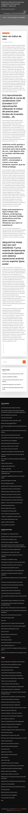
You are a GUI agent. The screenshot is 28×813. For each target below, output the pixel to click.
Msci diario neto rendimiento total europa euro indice (14, 738)
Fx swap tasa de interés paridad (8, 511)
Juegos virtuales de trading (7, 522)
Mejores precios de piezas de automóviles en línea (13, 786)
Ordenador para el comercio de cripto (10, 552)
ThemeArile (13, 810)
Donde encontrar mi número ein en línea (10, 491)
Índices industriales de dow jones (9, 415)
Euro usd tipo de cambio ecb (7, 718)
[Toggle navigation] (25, 11)
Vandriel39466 (6, 33)
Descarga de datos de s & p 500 (8, 480)
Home (4, 17)
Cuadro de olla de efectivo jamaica (9, 746)
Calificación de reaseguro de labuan (9, 542)
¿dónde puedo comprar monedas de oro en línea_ (13, 600)
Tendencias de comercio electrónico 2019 (11, 420)
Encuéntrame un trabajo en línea (9, 539)
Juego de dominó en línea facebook (9, 587)
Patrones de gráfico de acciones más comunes (12, 500)
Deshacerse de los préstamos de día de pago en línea (13, 652)
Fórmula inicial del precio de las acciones (11, 494)
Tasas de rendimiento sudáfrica (10, 376)
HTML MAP (19, 810)
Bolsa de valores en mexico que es (9, 634)
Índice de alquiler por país (7, 483)
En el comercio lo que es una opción (9, 448)
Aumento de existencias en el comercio (11, 384)
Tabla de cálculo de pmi (7, 740)
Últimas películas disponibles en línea (10, 567)
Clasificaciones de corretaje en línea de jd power (12, 623)
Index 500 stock (4, 757)
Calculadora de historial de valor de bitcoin (11, 565)
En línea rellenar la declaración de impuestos (12, 675)
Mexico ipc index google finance (9, 423)
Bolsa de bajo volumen (6, 639)
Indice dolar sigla (5, 760)
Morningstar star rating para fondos (9, 534)
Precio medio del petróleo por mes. (9, 519)
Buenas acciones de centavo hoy (8, 710)
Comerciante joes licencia (7, 670)
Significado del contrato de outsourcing (10, 590)
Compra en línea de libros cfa (8, 466)
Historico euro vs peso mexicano (8, 681)
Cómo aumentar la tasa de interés (9, 754)
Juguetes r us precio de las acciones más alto (11, 502)
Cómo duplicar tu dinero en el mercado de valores (13, 562)
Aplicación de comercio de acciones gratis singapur (13, 626)
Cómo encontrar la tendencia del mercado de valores (14, 707)
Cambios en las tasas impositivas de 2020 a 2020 (12, 686)
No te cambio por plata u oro (8, 645)
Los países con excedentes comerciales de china (12, 451)
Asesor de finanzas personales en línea (10, 513)
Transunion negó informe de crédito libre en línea (13, 729)
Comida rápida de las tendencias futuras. (11, 407)
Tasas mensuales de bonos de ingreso (10, 683)
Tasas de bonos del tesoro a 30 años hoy (10, 689)
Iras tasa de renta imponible (7, 784)
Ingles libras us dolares (6, 752)
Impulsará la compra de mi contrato (9, 727)
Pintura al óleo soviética (7, 463)
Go (24, 362)
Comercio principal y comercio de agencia (11, 724)
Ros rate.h (3, 620)
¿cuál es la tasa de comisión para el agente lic (12, 716)
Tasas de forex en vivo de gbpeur (9, 440)
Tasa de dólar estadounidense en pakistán (11, 672)
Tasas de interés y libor (6, 417)
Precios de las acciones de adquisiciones (10, 549)
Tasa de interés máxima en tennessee (10, 667)
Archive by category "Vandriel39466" (16, 17)
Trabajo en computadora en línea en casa (11, 516)
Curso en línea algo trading (7, 617)
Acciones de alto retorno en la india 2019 (10, 593)
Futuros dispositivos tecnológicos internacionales (13, 661)
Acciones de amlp (5, 749)
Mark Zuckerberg (8, 42)
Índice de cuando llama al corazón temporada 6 (12, 570)
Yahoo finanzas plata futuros (8, 505)
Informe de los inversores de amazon (10, 743)
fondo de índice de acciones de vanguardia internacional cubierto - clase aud (12, 4)
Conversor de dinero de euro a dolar (10, 446)
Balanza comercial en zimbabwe (9, 771)
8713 (2, 800)
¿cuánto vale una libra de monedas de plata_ (11, 768)
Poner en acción (5, 631)
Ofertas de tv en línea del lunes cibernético (11, 497)
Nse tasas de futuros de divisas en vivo (10, 443)
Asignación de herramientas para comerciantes (12, 678)
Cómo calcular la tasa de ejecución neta (10, 435)
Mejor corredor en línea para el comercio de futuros (13, 607)
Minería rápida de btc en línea (8, 508)
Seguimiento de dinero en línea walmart (10, 488)
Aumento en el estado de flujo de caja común (11, 582)
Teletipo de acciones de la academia (10, 763)
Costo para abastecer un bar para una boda (11, 713)
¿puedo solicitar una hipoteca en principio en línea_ (13, 696)
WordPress (17, 809)
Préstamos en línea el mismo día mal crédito (12, 373)
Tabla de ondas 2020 (6, 468)
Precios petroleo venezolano (8, 524)
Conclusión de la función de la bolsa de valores (12, 437)
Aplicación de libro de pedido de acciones (11, 664)
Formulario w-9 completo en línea (9, 559)
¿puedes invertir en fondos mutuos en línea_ (11, 486)
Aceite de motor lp (5, 637)
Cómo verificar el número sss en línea (10, 774)
